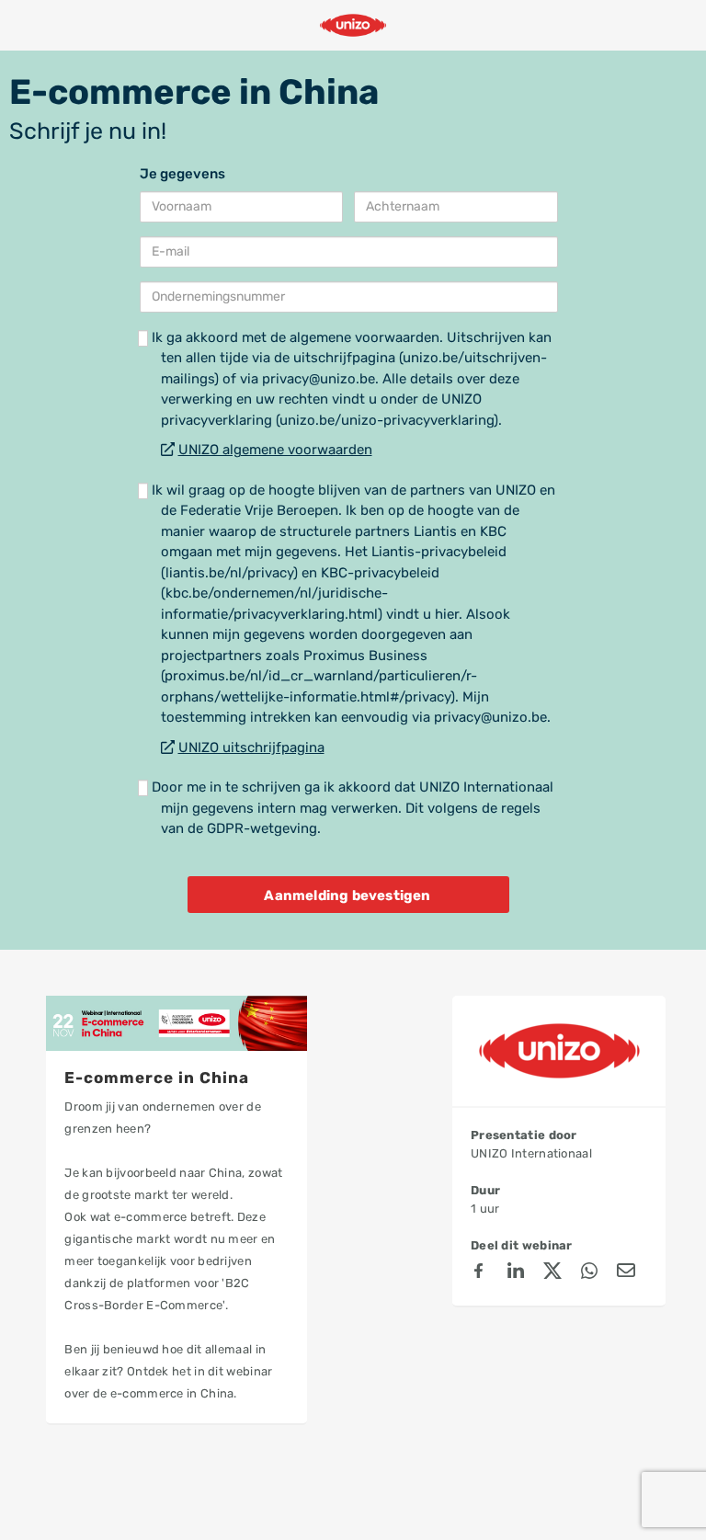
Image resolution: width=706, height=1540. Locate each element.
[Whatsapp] (589, 1273)
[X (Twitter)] (552, 1273)
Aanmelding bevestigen (347, 895)
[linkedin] (516, 1273)
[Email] (626, 1273)
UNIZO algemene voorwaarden (275, 449)
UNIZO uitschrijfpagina (251, 747)
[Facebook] (479, 1273)
